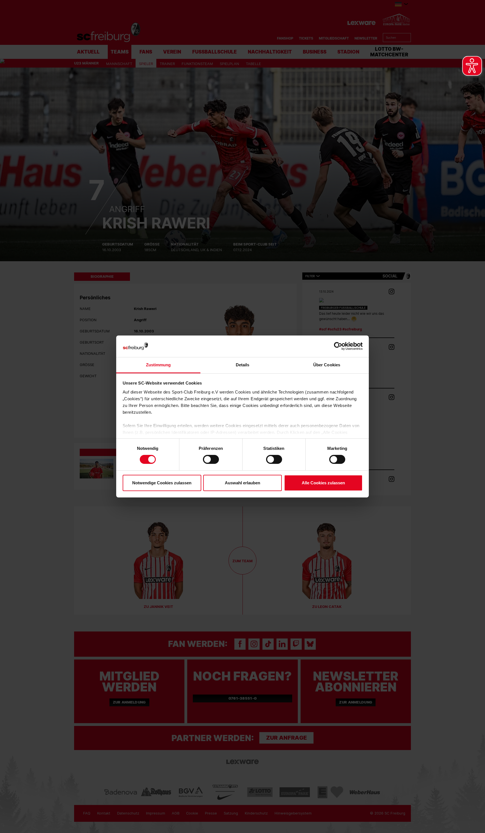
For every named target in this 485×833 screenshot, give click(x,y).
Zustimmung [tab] (158, 364)
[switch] (211, 459)
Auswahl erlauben (242, 482)
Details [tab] (243, 364)
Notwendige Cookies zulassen (161, 482)
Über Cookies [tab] (326, 364)
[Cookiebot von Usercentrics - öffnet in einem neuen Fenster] (338, 346)
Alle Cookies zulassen (323, 482)
